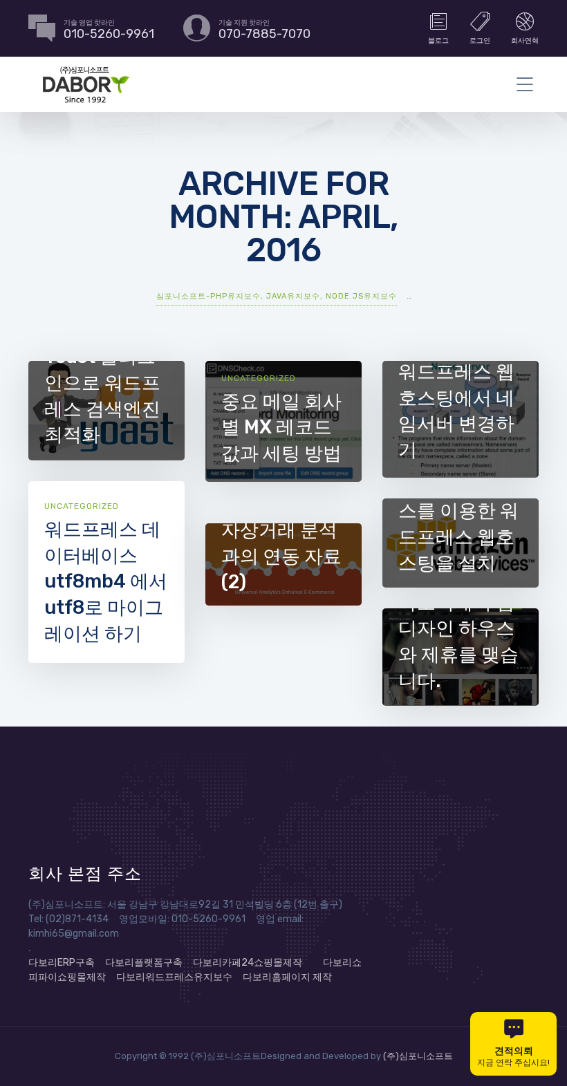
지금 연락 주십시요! (513, 1056)
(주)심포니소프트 (418, 1056)
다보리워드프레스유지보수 (174, 977)
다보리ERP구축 (61, 962)
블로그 (438, 41)
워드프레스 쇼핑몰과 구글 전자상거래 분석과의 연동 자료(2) (281, 530)
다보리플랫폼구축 (144, 962)
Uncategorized (258, 378)
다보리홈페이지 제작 (287, 977)
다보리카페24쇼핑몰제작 (247, 962)
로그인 (480, 41)
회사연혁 (525, 41)
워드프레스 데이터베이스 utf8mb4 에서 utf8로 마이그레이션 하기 (105, 581)
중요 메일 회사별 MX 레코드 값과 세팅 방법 (281, 428)
